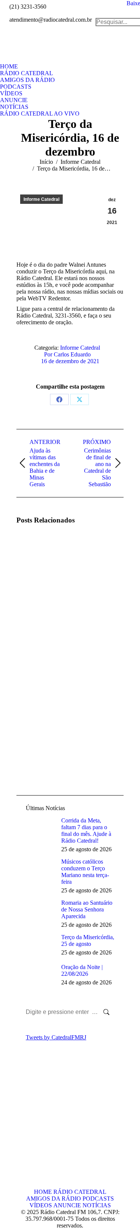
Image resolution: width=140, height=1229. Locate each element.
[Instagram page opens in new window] (33, 1136)
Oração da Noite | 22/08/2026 (82, 970)
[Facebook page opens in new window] (22, 1125)
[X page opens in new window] (33, 1125)
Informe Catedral (41, 199)
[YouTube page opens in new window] (22, 1136)
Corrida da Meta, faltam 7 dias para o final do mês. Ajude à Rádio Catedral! (86, 830)
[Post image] (36, 552)
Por (67, 354)
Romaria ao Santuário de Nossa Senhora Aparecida (86, 909)
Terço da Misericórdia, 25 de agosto (87, 940)
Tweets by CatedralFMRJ (56, 1037)
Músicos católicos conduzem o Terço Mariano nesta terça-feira (85, 871)
